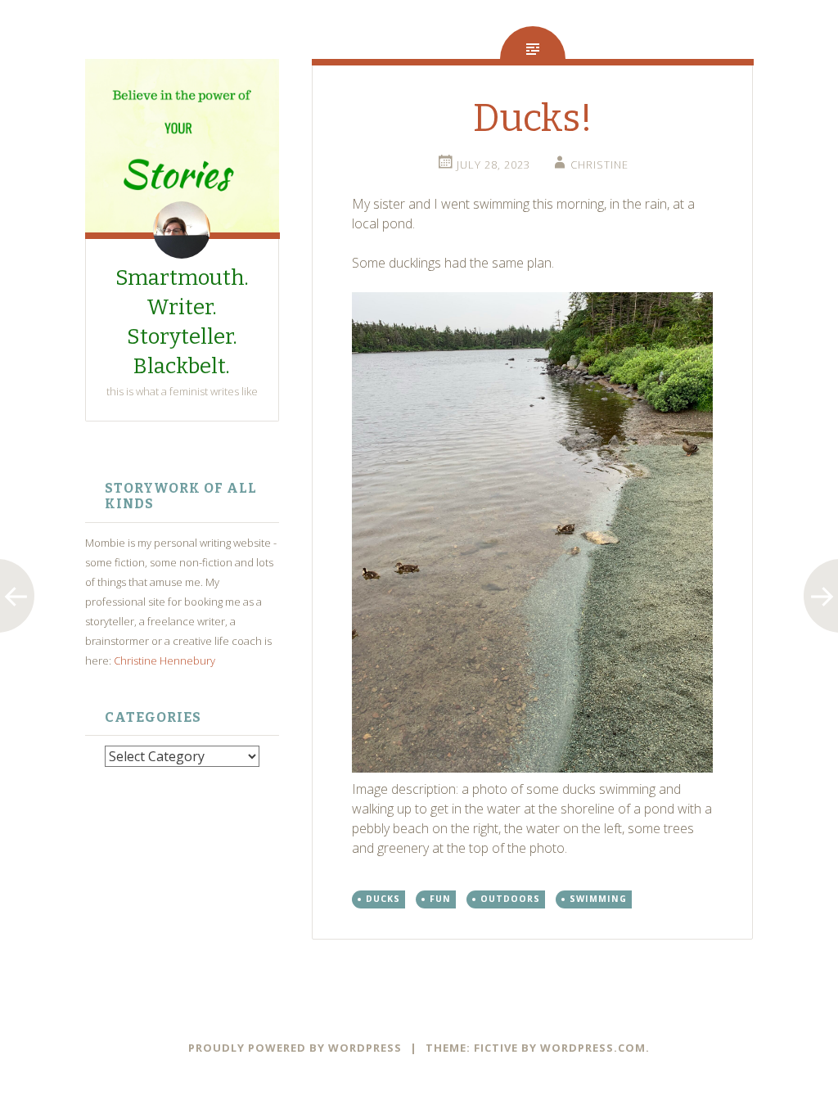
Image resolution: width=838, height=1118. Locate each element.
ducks (383, 898)
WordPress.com (593, 1047)
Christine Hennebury (164, 660)
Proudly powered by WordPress (295, 1047)
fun (440, 898)
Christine (599, 164)
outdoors (510, 898)
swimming (598, 898)
